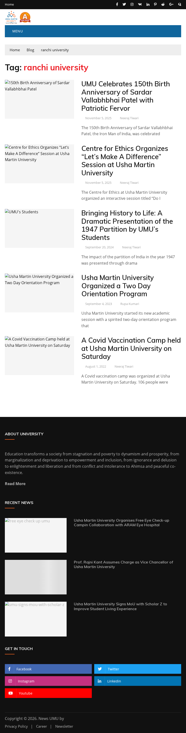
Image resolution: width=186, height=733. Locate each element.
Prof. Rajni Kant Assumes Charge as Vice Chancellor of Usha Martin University (123, 564)
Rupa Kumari (129, 304)
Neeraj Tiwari (129, 118)
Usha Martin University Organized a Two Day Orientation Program (117, 285)
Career (41, 726)
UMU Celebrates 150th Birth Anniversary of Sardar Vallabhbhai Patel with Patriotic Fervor (125, 96)
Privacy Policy (16, 726)
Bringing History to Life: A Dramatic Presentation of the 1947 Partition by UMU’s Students (127, 225)
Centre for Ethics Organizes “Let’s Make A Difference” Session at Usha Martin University (124, 160)
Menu (17, 31)
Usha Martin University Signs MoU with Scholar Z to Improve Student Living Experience (120, 606)
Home (9, 4)
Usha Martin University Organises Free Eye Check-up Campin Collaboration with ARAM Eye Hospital (121, 522)
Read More (15, 483)
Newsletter (64, 726)
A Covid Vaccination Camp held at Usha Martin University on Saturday (131, 348)
